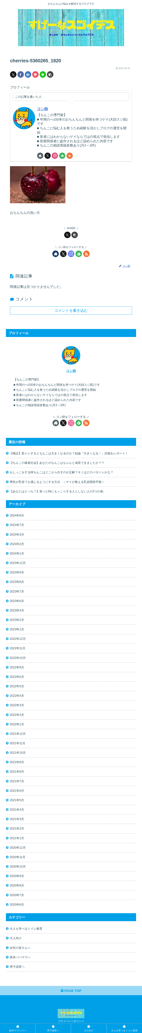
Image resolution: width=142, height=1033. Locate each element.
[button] (50, 74)
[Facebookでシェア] (20, 74)
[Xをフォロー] (47, 155)
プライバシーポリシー (71, 1021)
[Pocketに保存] (35, 74)
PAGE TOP (72, 991)
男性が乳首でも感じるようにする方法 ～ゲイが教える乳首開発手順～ (57, 481)
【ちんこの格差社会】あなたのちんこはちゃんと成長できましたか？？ (57, 462)
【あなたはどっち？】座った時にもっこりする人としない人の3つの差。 (58, 491)
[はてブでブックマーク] (28, 74)
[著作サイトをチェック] (40, 155)
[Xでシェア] (13, 74)
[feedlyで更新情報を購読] (62, 155)
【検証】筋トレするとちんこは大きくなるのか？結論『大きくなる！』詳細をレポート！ (69, 453)
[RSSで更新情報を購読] (69, 155)
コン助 (42, 109)
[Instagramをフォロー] (55, 155)
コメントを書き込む (71, 310)
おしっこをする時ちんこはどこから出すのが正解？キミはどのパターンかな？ (61, 472)
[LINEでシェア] (43, 74)
